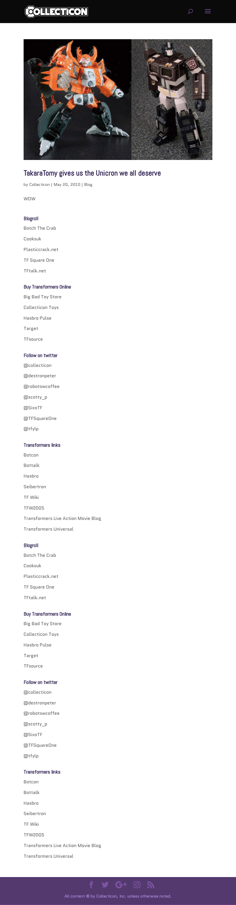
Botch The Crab (40, 228)
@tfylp (31, 428)
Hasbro (31, 476)
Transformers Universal (48, 529)
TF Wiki (31, 497)
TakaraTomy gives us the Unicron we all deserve (92, 173)
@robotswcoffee (42, 386)
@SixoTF (33, 407)
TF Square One (39, 260)
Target (31, 328)
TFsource (33, 339)
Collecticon (39, 184)
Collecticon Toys (41, 307)
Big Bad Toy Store (43, 296)
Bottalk (31, 465)
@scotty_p (35, 397)
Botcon (31, 455)
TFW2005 (34, 508)
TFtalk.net (35, 270)
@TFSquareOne (40, 418)
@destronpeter (40, 375)
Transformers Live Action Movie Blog (62, 518)
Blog (88, 184)
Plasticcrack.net (41, 249)
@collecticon (38, 365)
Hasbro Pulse (38, 318)
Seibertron (35, 486)
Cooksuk (32, 238)
